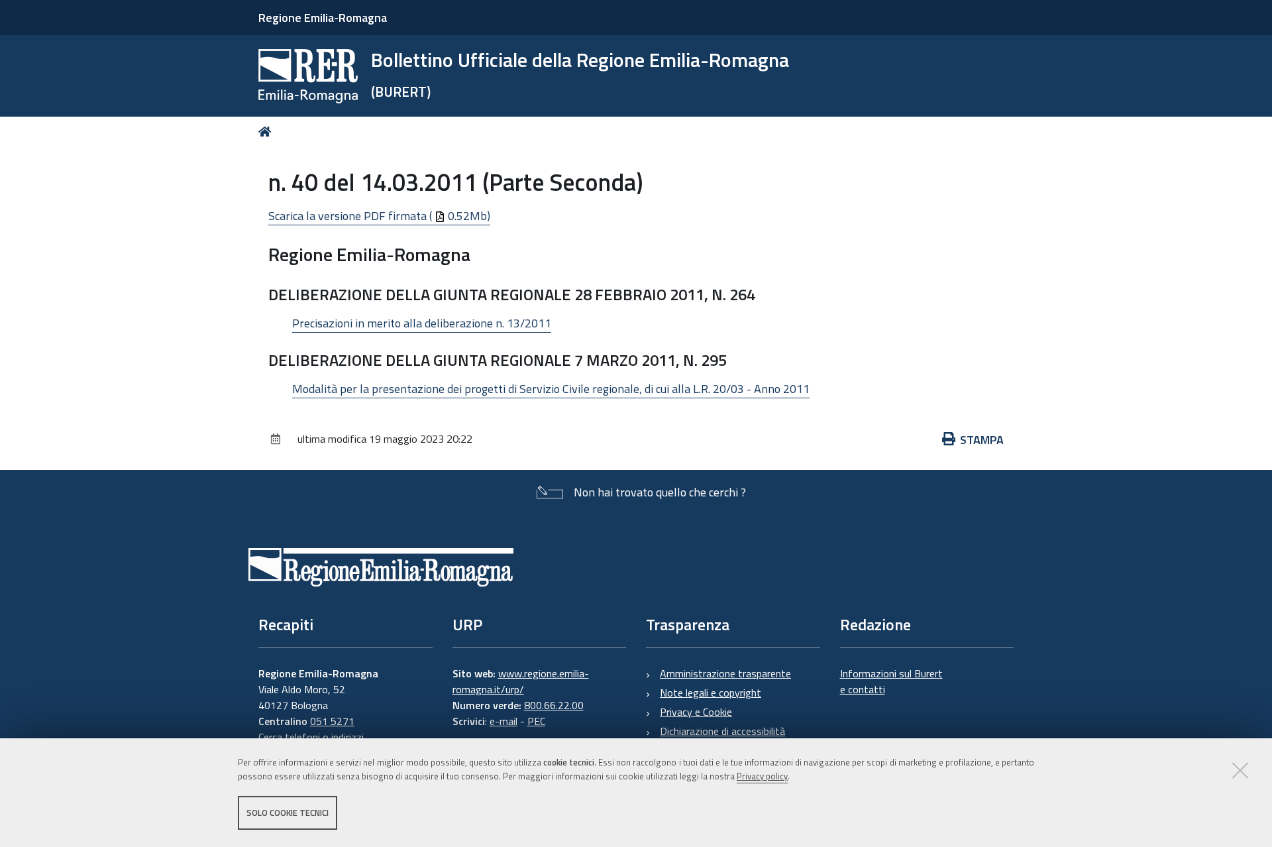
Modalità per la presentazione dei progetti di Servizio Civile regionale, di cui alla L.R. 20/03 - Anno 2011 (551, 389)
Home (267, 131)
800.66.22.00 (554, 705)
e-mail (503, 721)
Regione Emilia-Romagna (322, 18)
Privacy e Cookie (696, 712)
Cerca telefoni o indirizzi (311, 737)
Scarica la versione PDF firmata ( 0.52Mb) (379, 216)
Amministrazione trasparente (725, 673)
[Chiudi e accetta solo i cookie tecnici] (1240, 770)
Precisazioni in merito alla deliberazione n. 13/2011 (421, 323)
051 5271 (332, 721)
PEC (536, 721)
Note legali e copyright (710, 693)
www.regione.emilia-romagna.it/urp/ (520, 681)
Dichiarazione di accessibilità (722, 731)
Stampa (982, 440)
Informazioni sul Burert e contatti (891, 681)
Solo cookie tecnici (287, 812)
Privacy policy (762, 776)
